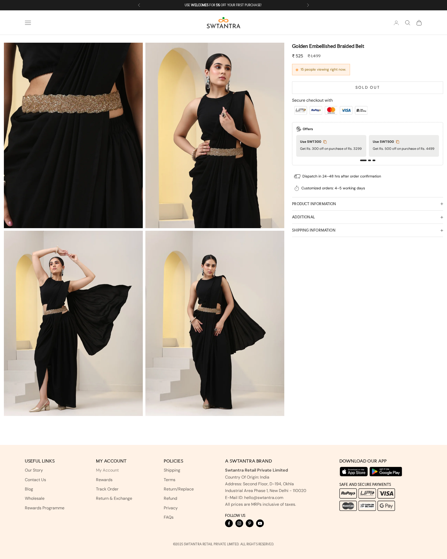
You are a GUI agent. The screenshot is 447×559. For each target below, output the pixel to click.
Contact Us (35, 479)
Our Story (34, 470)
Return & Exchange (114, 498)
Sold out (367, 87)
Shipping (172, 470)
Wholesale (34, 498)
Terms (169, 479)
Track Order (107, 489)
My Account (107, 470)
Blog (29, 489)
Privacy (171, 508)
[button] (363, 160)
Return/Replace (179, 489)
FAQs (169, 517)
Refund (170, 498)
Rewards (104, 479)
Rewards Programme (44, 508)
